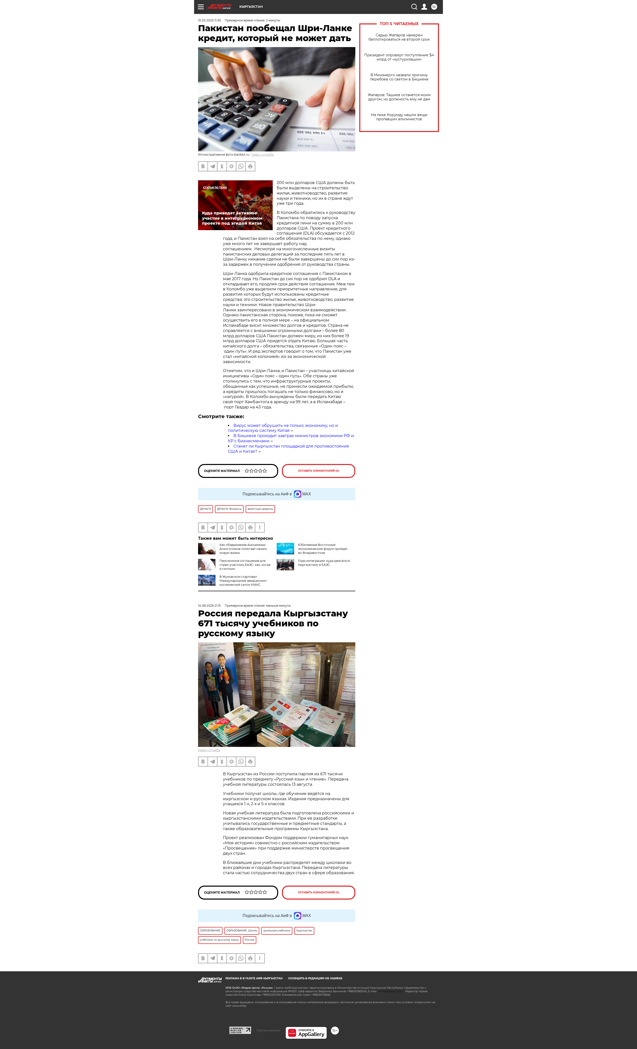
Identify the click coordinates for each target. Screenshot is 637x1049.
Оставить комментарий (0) (318, 470)
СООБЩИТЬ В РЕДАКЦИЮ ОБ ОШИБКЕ (315, 978)
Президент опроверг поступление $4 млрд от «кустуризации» (399, 57)
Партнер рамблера (268, 1030)
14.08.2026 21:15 (209, 605)
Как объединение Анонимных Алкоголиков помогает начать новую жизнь (243, 549)
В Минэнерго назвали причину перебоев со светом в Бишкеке (399, 77)
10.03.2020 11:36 (209, 20)
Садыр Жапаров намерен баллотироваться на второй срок (399, 37)
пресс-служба (263, 154)
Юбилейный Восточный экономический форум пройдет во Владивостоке (323, 549)
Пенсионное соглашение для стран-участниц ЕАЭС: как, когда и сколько (244, 565)
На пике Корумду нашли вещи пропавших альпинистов (399, 117)
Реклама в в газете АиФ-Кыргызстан (253, 978)
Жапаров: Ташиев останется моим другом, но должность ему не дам (399, 97)
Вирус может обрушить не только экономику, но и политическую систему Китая (283, 428)
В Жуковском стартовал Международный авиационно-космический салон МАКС (243, 581)
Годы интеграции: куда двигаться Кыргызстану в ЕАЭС (324, 563)
